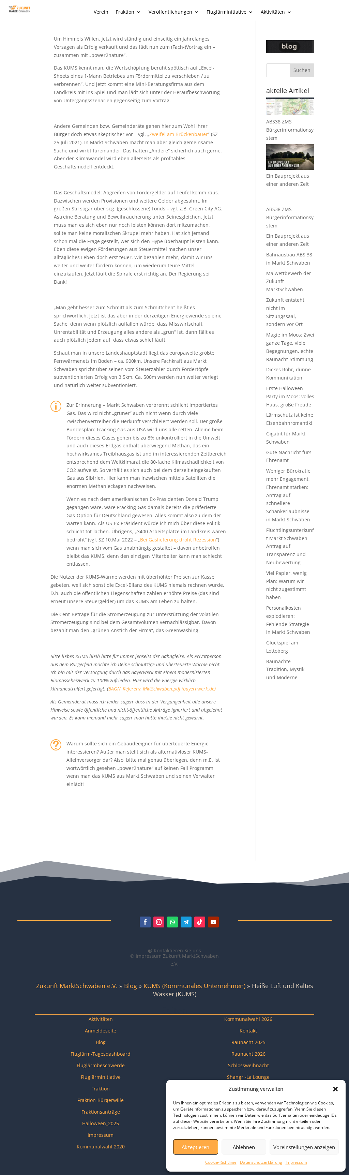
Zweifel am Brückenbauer (178, 134)
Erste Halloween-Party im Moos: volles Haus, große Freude (290, 396)
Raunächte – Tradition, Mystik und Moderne (285, 669)
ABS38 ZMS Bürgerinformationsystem (290, 129)
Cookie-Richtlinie (221, 1162)
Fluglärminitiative (226, 12)
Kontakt (248, 1030)
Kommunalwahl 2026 (248, 1019)
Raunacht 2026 (248, 1054)
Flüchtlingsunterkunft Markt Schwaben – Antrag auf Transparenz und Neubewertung (290, 546)
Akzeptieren (195, 1147)
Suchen (301, 70)
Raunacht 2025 (248, 1042)
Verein (101, 12)
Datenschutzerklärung (261, 1162)
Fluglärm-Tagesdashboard (101, 1054)
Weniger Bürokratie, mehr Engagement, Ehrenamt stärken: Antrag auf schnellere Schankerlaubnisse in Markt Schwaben (289, 495)
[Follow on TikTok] (199, 922)
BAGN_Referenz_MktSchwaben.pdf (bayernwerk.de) (162, 688)
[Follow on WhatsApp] (172, 922)
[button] (335, 1089)
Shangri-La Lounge (248, 1077)
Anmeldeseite (100, 1030)
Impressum (296, 1162)
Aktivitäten (273, 12)
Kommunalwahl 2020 (101, 1146)
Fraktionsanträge (100, 1112)
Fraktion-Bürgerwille (100, 1100)
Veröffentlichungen (170, 12)
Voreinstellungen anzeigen (304, 1147)
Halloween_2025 (100, 1123)
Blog (130, 986)
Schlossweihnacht (248, 1065)
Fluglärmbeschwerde (101, 1065)
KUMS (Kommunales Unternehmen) (194, 986)
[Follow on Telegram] (186, 922)
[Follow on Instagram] (158, 922)
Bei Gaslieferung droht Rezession (178, 539)
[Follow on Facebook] (145, 922)
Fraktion (125, 12)
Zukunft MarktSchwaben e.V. (77, 986)
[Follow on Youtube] (213, 922)
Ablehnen (244, 1147)
